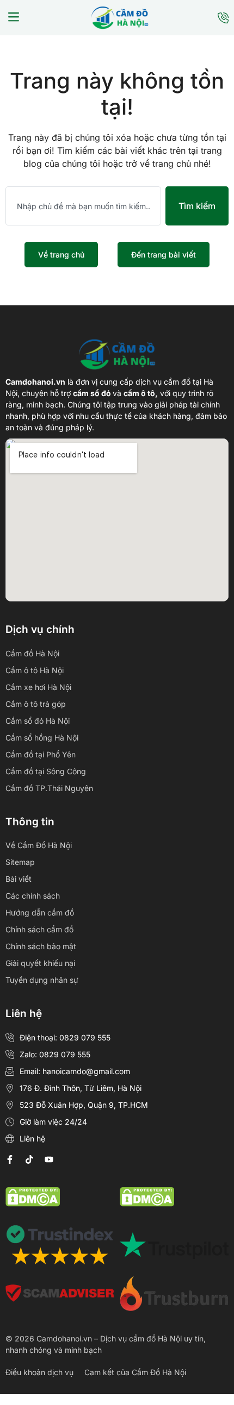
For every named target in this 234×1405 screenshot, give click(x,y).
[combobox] (83, 205)
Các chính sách (32, 895)
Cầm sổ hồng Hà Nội (41, 737)
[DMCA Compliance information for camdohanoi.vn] (32, 1203)
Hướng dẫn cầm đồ (39, 912)
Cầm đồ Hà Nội (32, 653)
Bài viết (18, 878)
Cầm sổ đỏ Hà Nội (37, 720)
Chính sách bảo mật (40, 946)
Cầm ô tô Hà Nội (34, 670)
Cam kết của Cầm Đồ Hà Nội (135, 1372)
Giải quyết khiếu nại (40, 963)
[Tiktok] (29, 1159)
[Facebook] (9, 1159)
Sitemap (20, 862)
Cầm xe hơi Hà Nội (38, 687)
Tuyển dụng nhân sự (41, 979)
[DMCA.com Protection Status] (147, 1203)
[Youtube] (49, 1159)
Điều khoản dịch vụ (39, 1372)
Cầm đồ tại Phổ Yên (40, 754)
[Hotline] (223, 17)
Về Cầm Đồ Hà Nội (38, 845)
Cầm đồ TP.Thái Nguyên (49, 788)
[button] (13, 18)
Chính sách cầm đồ (39, 929)
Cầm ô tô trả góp (35, 703)
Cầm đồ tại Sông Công (45, 771)
